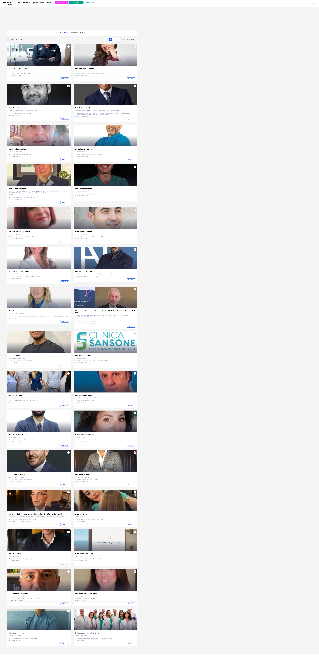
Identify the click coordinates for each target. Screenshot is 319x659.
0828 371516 (80, 640)
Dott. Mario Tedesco (16, 633)
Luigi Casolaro (14, 355)
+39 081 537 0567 (16, 640)
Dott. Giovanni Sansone (84, 355)
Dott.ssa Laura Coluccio (84, 68)
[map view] (118, 39)
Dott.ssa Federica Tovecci (85, 435)
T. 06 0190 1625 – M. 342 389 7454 (20, 521)
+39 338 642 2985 (82, 561)
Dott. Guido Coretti (16, 435)
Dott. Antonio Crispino (83, 232)
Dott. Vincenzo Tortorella (18, 593)
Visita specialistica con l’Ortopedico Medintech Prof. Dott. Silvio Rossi (35, 514)
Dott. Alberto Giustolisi (84, 149)
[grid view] (110, 39)
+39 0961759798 (82, 239)
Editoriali (49, 3)
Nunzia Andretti (81, 514)
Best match (130, 40)
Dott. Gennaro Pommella (18, 68)
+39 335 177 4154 (15, 363)
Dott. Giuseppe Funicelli (84, 395)
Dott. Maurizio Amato (17, 474)
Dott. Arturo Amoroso (17, 108)
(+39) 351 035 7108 (82, 116)
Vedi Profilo (64, 78)
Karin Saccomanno (16, 311)
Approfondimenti (38, 3)
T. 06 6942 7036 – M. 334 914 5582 (87, 323)
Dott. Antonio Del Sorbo (84, 554)
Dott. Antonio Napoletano (85, 271)
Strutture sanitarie (78, 33)
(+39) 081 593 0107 (82, 196)
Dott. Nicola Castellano (18, 149)
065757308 (14, 318)
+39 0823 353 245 (16, 402)
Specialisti (65, 33)
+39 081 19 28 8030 (16, 75)
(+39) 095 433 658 (82, 156)
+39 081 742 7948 (16, 278)
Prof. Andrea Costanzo (17, 189)
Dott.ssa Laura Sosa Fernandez (87, 633)
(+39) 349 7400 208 (17, 239)
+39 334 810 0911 (15, 442)
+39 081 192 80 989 (82, 481)
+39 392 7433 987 (16, 115)
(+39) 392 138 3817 (16, 481)
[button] (75, 94)
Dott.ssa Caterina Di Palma (19, 232)
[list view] (114, 39)
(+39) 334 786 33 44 (17, 600)
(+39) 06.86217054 (16, 199)
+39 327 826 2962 (82, 75)
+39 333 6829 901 (82, 402)
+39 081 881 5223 (82, 363)
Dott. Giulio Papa (15, 395)
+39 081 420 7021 (82, 442)
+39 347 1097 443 (16, 156)
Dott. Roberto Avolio (83, 474)
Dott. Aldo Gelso (15, 554)
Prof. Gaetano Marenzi (83, 189)
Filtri (12, 40)
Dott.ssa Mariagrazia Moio (19, 271)
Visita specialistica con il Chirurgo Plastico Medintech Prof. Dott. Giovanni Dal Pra (105, 312)
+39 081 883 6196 (82, 521)
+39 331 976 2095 (82, 600)
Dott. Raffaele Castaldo (84, 108)
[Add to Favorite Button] (68, 46)
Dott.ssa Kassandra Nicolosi (86, 593)
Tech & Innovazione (23, 3)
